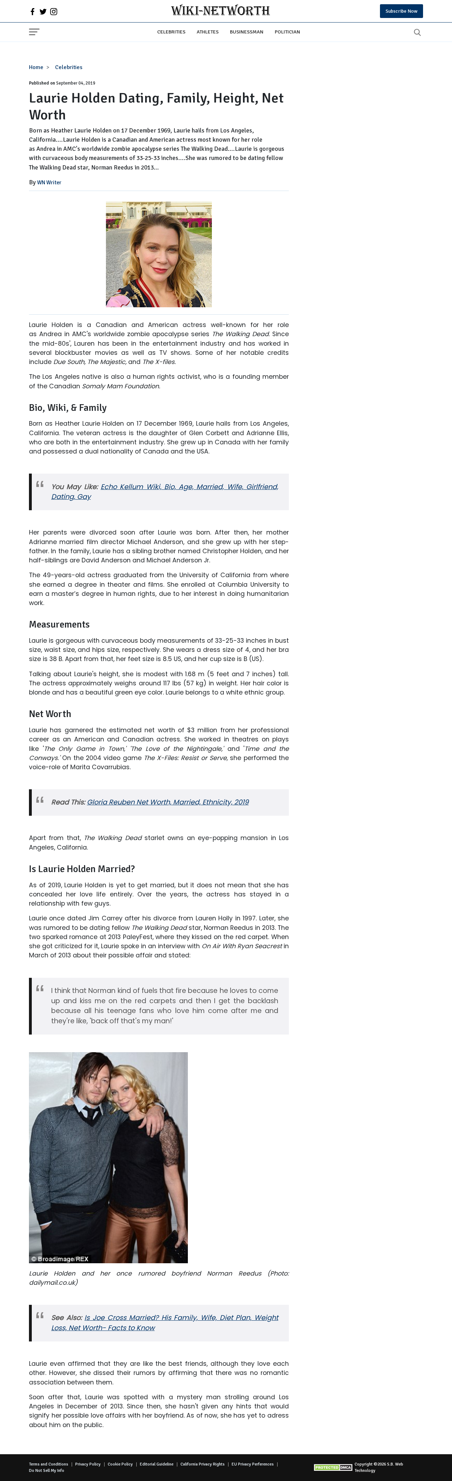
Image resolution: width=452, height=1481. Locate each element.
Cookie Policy (120, 1464)
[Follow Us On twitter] (43, 11)
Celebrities (171, 32)
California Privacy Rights (202, 1464)
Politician (287, 32)
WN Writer (49, 182)
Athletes (208, 32)
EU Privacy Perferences (253, 1464)
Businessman (246, 32)
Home (36, 67)
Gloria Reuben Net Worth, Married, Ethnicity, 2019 (168, 802)
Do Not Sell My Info (46, 1470)
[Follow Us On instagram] (53, 11)
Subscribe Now (401, 11)
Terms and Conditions (48, 1464)
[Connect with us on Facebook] (32, 11)
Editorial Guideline (156, 1464)
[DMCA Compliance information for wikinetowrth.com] (334, 1467)
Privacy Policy (88, 1464)
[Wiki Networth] (220, 11)
